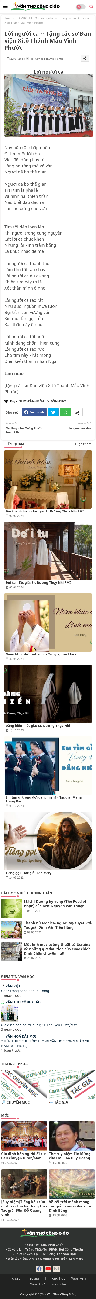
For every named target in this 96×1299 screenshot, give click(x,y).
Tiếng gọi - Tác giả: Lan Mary (28, 873)
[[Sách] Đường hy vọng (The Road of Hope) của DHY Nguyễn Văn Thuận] (11, 908)
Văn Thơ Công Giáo (23, 1002)
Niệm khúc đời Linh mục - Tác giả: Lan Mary (41, 654)
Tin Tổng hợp (55, 1278)
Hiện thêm (83, 444)
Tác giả (33, 1278)
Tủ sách (16, 1278)
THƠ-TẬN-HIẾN (31, 401)
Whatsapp (65, 412)
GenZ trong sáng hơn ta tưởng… (26, 991)
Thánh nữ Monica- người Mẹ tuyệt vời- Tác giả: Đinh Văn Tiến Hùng (58, 925)
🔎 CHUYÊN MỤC (15, 1102)
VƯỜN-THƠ (29, 18)
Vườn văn (78, 1278)
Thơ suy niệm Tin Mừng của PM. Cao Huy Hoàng (70, 1156)
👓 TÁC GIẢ (58, 1102)
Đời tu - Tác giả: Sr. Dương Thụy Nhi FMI (38, 583)
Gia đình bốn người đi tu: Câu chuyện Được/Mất (39, 1025)
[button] (91, 6)
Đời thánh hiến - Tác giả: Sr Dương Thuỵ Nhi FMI (45, 511)
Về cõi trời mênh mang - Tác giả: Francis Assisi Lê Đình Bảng (70, 1206)
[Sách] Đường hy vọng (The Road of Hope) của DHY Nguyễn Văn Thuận (55, 903)
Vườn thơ (37, 1284)
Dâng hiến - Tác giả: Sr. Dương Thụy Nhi (38, 726)
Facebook (37, 412)
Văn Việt (13, 986)
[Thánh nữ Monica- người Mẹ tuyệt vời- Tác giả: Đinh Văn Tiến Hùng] (11, 930)
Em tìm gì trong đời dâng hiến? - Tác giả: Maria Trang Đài (44, 799)
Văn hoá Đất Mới (21, 1036)
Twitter (53, 412)
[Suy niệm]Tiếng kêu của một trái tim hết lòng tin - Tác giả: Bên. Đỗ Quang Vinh (24, 1208)
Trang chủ (11, 18)
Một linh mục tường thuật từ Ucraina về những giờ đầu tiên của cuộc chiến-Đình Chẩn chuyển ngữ (58, 948)
